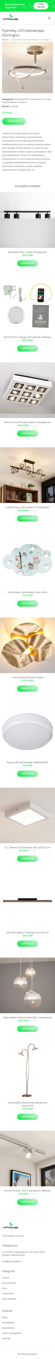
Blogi (4, 1317)
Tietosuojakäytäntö (11, 1333)
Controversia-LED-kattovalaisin (27, 677)
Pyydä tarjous (41, 5)
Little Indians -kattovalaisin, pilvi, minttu (28, 592)
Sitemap (6, 1338)
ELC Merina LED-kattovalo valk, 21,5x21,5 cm (27, 847)
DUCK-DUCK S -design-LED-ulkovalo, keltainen (27, 337)
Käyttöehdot (8, 1327)
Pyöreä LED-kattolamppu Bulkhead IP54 (27, 762)
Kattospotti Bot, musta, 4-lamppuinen (27, 252)
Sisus (4, 1288)
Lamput (5, 1277)
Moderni (22, 102)
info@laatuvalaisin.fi (12, 1261)
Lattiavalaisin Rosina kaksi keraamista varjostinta (27, 1104)
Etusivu (5, 39)
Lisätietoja (14, 121)
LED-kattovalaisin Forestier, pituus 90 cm (27, 932)
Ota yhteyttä (8, 1322)
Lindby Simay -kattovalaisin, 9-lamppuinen (27, 507)
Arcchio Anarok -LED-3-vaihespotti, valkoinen (27, 1190)
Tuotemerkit (35, 99)
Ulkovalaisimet (9, 1298)
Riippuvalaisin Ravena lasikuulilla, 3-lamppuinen (27, 1017)
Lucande (46, 99)
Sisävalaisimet (22, 99)
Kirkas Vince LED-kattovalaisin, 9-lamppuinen (27, 422)
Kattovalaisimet (9, 102)
